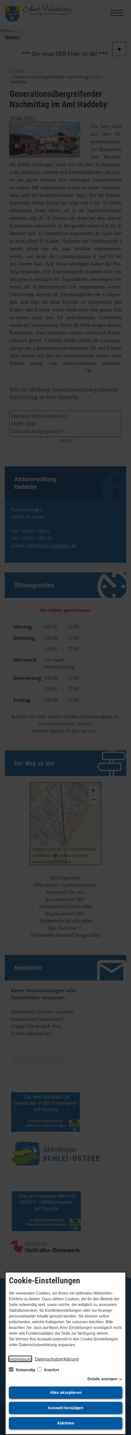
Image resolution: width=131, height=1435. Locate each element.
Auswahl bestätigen (65, 1408)
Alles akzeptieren (65, 1392)
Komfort (51, 1370)
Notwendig (25, 1370)
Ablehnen (65, 1423)
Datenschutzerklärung (57, 1358)
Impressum (20, 1358)
